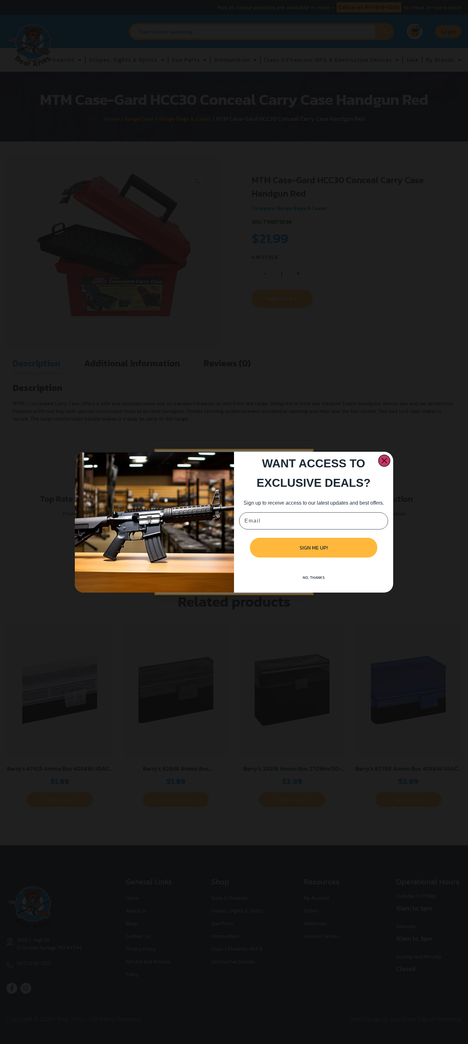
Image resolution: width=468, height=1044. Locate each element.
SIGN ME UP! (314, 547)
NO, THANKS (314, 577)
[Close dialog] (384, 460)
